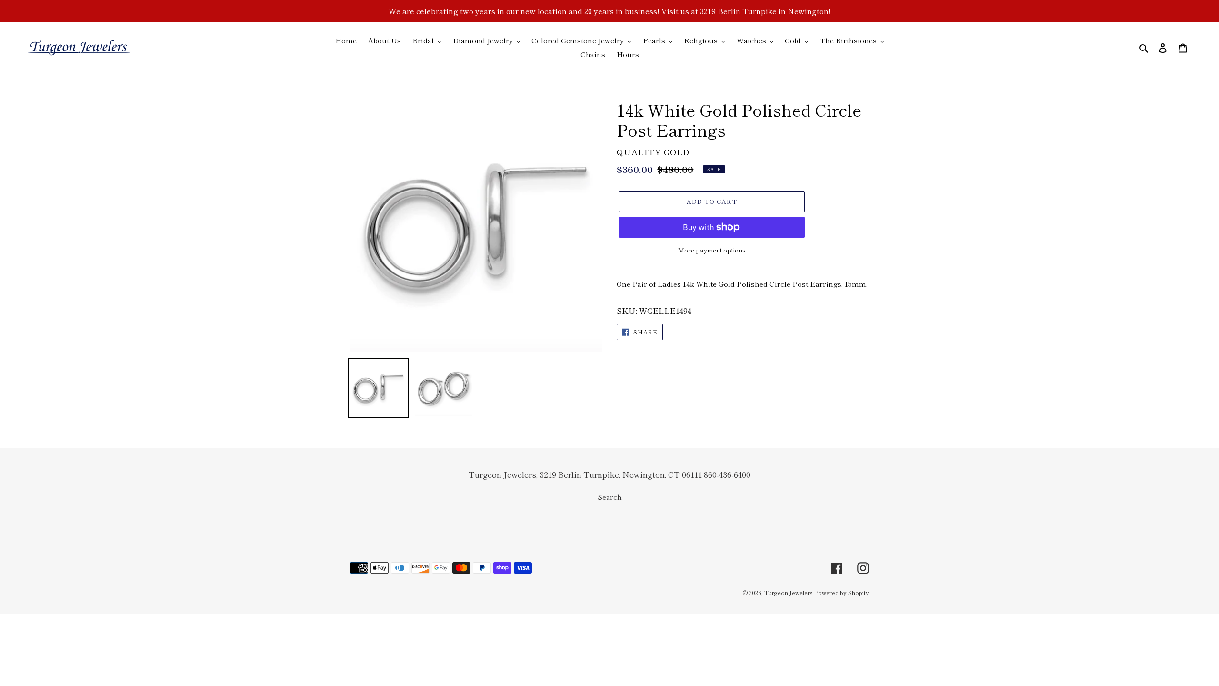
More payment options (712, 249)
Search (610, 497)
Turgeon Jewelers (788, 592)
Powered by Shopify (842, 592)
